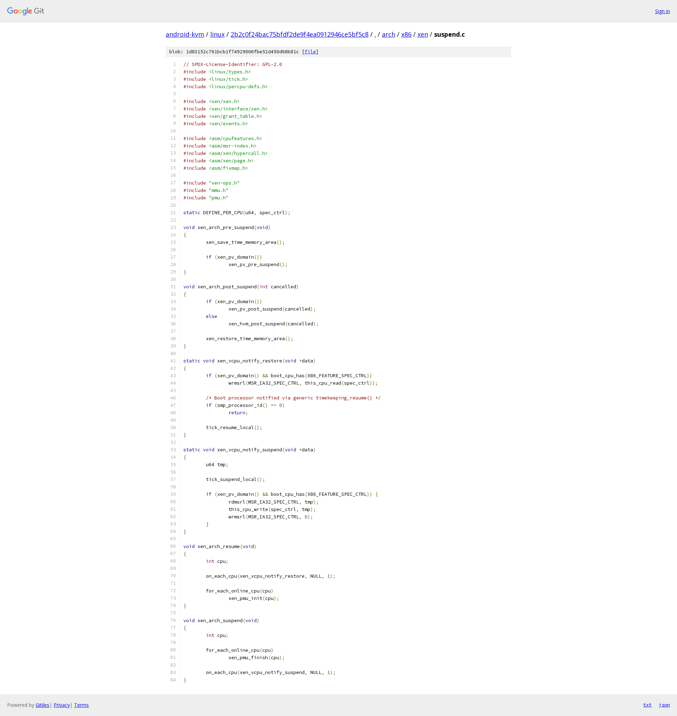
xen (422, 34)
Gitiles (42, 705)
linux (217, 34)
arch (388, 34)
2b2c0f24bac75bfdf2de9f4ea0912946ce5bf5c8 (299, 34)
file (310, 52)
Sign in (662, 11)
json (664, 705)
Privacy (62, 705)
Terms (81, 705)
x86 (406, 34)
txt (647, 705)
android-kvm (185, 34)
